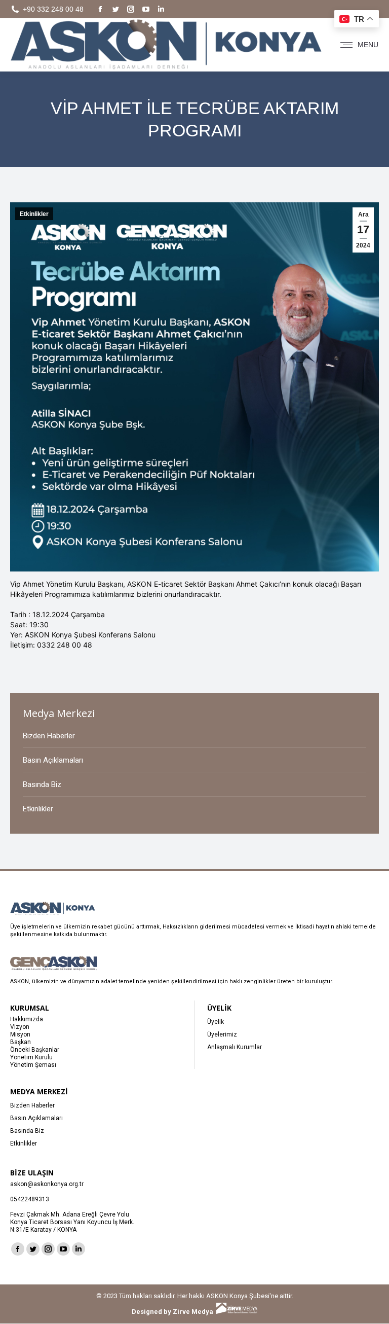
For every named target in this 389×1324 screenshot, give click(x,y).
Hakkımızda (26, 1019)
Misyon (20, 1034)
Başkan (20, 1042)
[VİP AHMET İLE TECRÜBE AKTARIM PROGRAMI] (194, 569)
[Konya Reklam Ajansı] (236, 1311)
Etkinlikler (34, 214)
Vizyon (19, 1026)
